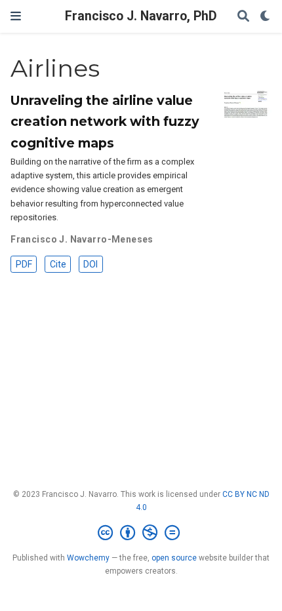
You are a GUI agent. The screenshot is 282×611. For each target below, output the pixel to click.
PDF (24, 264)
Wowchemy (88, 557)
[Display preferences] (266, 16)
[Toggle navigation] (15, 16)
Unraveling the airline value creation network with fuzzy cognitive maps (104, 121)
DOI (90, 264)
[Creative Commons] (141, 533)
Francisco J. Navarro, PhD (141, 16)
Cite (58, 264)
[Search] (243, 16)
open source (174, 557)
